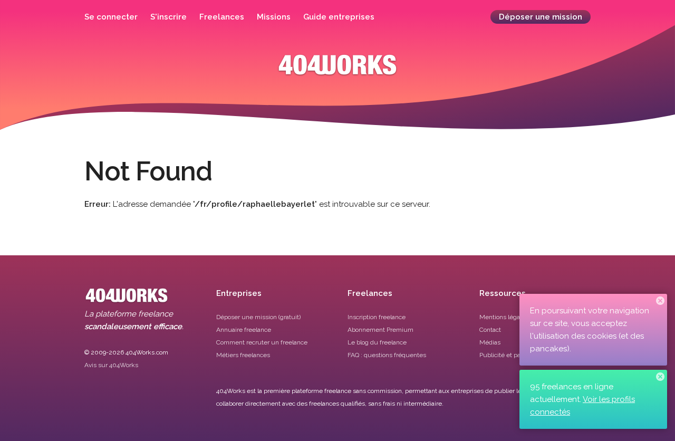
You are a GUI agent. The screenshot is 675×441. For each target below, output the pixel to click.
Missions (274, 17)
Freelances (221, 17)
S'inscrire (168, 17)
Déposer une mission (540, 17)
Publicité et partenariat (511, 355)
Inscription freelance (377, 317)
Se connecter (111, 17)
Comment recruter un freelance (261, 342)
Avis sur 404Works (111, 365)
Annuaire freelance (243, 329)
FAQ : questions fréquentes (387, 355)
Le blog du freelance (377, 342)
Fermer (660, 300)
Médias (489, 342)
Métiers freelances (243, 355)
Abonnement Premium (380, 329)
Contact (490, 329)
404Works (337, 72)
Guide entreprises (338, 17)
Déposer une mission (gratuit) (258, 317)
